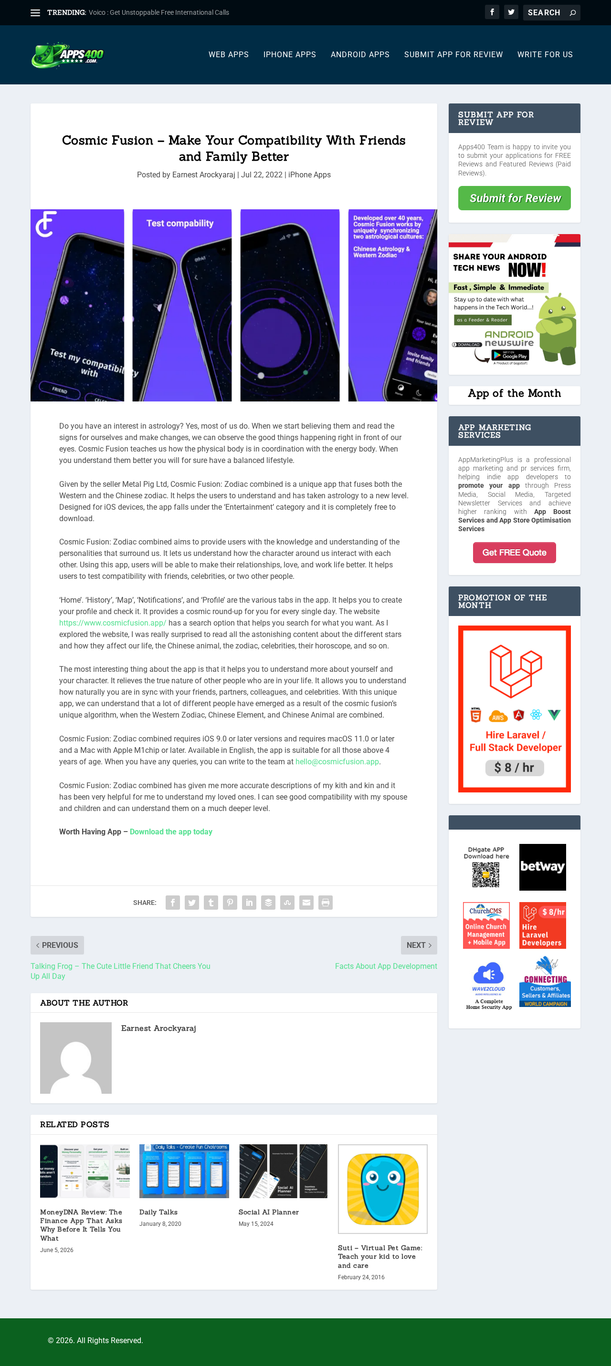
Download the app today (171, 831)
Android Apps (360, 55)
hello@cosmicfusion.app (337, 761)
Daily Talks (158, 1212)
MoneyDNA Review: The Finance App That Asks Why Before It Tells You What (81, 1225)
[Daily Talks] (184, 1171)
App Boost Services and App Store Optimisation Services (514, 520)
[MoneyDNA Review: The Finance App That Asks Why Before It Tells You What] (85, 1171)
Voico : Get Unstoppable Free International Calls (159, 12)
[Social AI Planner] (283, 1171)
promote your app (489, 485)
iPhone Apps (289, 55)
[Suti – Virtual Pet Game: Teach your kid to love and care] (383, 1189)
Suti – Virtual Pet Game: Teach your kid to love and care (380, 1256)
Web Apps (229, 55)
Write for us (545, 55)
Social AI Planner (269, 1212)
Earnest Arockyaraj (203, 174)
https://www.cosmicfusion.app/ (113, 622)
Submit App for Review (453, 55)
